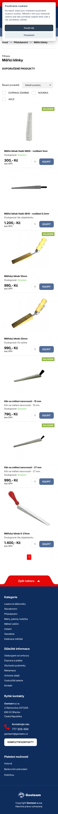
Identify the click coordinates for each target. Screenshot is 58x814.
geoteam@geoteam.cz (16, 733)
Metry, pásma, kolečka (16, 619)
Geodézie (9, 633)
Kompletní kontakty (20, 742)
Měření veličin (11, 623)
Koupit (46, 161)
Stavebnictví (10, 608)
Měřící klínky (40, 42)
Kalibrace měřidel (13, 639)
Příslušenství (21, 42)
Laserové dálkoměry (15, 603)
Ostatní (8, 629)
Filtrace (6, 56)
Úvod (5, 42)
